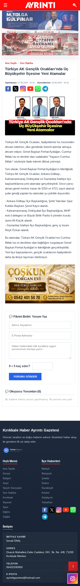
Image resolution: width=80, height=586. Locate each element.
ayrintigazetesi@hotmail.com (23, 577)
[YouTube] (30, 89)
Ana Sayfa (11, 63)
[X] (15, 89)
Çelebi (45, 478)
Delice (45, 483)
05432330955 (14, 567)
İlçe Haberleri (51, 461)
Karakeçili (47, 487)
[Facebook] (8, 89)
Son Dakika (26, 63)
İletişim (7, 478)
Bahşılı (46, 468)
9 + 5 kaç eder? (19, 366)
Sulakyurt (47, 497)
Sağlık (6, 516)
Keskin (45, 492)
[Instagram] (23, 89)
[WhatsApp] (38, 89)
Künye (6, 473)
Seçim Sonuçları (12, 487)
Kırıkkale (8, 497)
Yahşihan (47, 502)
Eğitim (6, 511)
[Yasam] (40, 22)
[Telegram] (45, 89)
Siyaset (7, 502)
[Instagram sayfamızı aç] (72, 578)
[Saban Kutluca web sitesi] (17, 450)
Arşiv (6, 483)
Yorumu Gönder (25, 376)
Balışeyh (47, 473)
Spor (5, 507)
